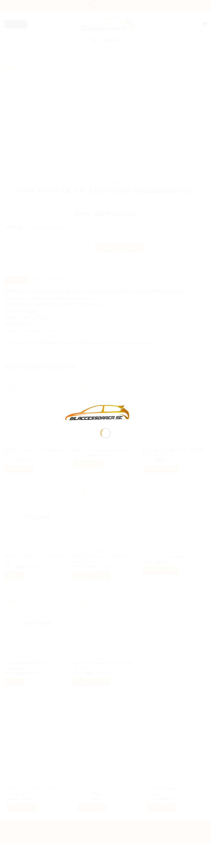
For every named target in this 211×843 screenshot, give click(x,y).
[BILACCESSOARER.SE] (97, 412)
